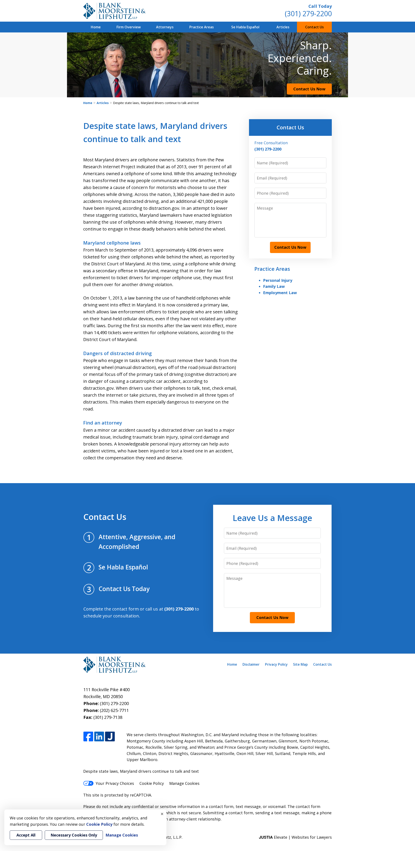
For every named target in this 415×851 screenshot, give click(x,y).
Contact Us (314, 27)
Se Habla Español (245, 27)
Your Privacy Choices (115, 783)
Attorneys (165, 27)
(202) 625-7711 (114, 710)
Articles (282, 27)
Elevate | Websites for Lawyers (295, 837)
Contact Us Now (309, 88)
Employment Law (280, 292)
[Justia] (110, 737)
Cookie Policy (151, 783)
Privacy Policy (276, 664)
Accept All (25, 835)
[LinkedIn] (99, 737)
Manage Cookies (184, 783)
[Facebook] (88, 737)
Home (96, 27)
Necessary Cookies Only (74, 835)
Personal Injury (277, 280)
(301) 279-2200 (308, 13)
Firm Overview (129, 27)
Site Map (300, 664)
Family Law (274, 286)
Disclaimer (251, 664)
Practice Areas (201, 27)
